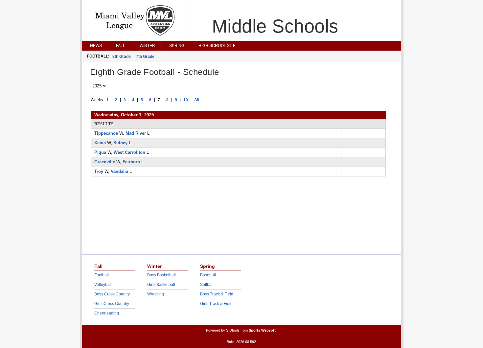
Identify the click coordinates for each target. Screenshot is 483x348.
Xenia (100, 142)
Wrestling (155, 294)
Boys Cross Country (112, 294)
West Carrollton (129, 152)
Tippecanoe (106, 133)
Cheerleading (106, 313)
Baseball (208, 275)
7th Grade (145, 56)
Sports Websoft (262, 330)
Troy (98, 171)
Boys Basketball (161, 275)
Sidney (120, 142)
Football (101, 275)
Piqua (100, 152)
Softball (207, 284)
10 (185, 100)
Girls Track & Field (216, 303)
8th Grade (121, 56)
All (196, 100)
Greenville (104, 161)
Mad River (136, 133)
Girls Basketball (161, 284)
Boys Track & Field (216, 294)
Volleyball (103, 284)
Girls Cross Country (111, 303)
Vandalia (119, 171)
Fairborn (131, 161)
